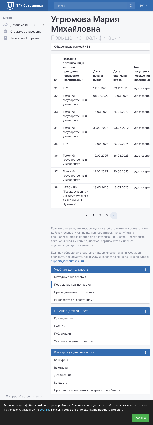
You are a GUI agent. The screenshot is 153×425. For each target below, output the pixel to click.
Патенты (60, 326)
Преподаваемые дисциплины (74, 292)
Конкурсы (61, 360)
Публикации (62, 333)
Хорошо (140, 417)
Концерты (61, 382)
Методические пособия (70, 277)
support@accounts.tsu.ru (25, 396)
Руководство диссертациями (74, 299)
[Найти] (131, 5)
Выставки (61, 367)
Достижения (62, 375)
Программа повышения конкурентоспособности (87, 390)
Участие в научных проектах (74, 341)
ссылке (44, 409)
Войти (143, 5)
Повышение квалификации (72, 284)
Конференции (63, 318)
